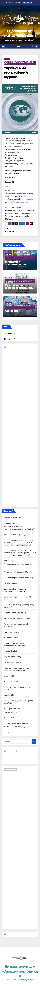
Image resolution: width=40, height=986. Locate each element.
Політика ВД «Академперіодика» (17, 723)
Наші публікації (10, 709)
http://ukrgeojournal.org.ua (19, 202)
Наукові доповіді (10, 712)
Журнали (7, 59)
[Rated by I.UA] (8, 934)
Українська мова (27, 229)
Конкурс (7, 695)
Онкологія (12, 310)
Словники (8, 676)
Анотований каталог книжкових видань (19, 564)
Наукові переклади (11, 662)
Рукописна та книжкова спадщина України (18, 288)
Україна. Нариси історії (13, 681)
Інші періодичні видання (14, 535)
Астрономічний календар (14, 572)
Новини (7, 718)
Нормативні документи (13, 727)
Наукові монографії (12, 657)
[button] (33, 46)
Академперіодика (11, 518)
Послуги (7, 732)
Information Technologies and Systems (16, 264)
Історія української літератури (16, 618)
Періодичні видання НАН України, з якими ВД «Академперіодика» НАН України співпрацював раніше (18, 542)
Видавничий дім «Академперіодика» (20, 971)
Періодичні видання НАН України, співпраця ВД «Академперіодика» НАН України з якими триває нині (18, 62)
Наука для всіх (10, 637)
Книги (6, 561)
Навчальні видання (11, 632)
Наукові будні (9, 651)
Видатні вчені (9, 583)
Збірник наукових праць (13, 613)
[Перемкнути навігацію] (18, 46)
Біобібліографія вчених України (16, 578)
